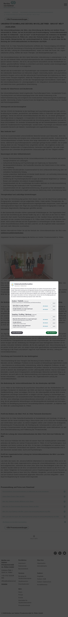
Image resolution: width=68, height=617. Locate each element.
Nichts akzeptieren (17, 332)
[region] (34, 314)
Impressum (17, 285)
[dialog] (34, 308)
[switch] (53, 303)
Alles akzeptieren (51, 332)
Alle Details (45, 306)
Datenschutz (23, 285)
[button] (51, 303)
